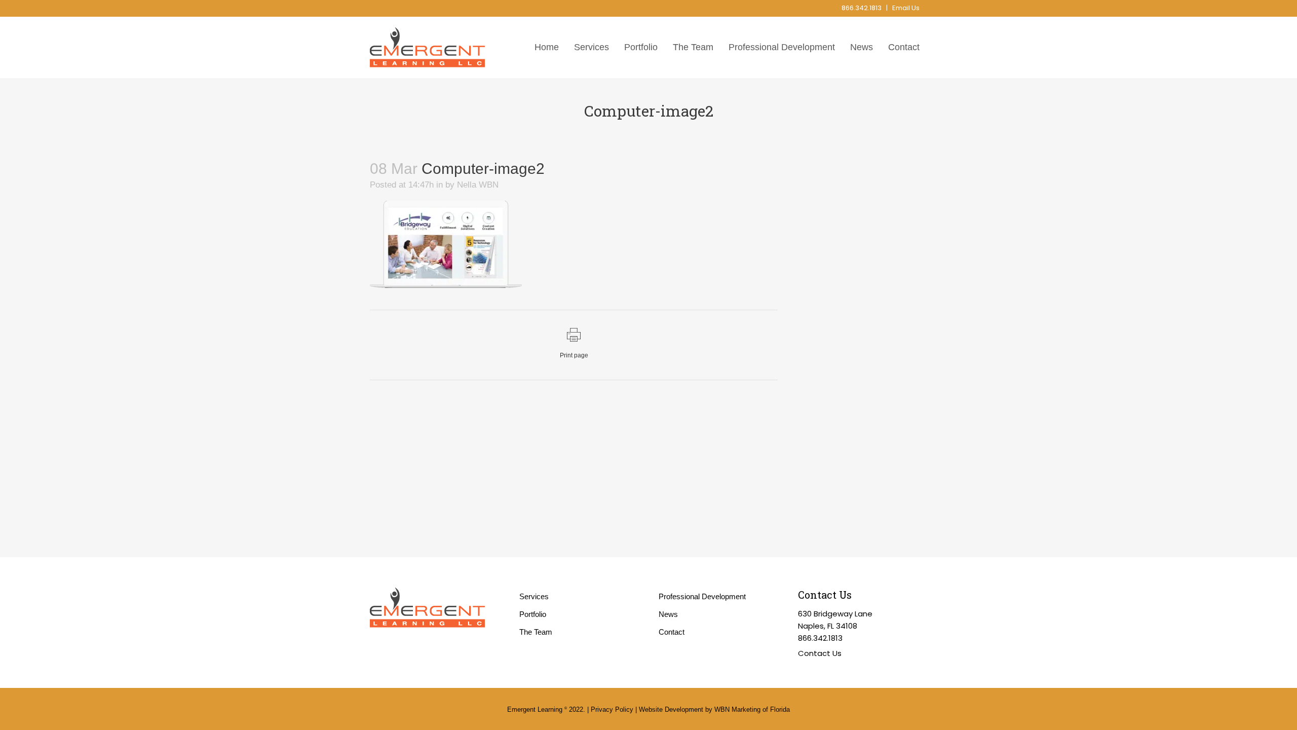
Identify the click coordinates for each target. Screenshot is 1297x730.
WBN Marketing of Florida (752, 709)
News (668, 614)
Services (534, 596)
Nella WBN (478, 185)
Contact (671, 632)
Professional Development (702, 596)
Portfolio (532, 614)
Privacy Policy (612, 709)
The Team (535, 632)
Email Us (906, 8)
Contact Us (820, 653)
